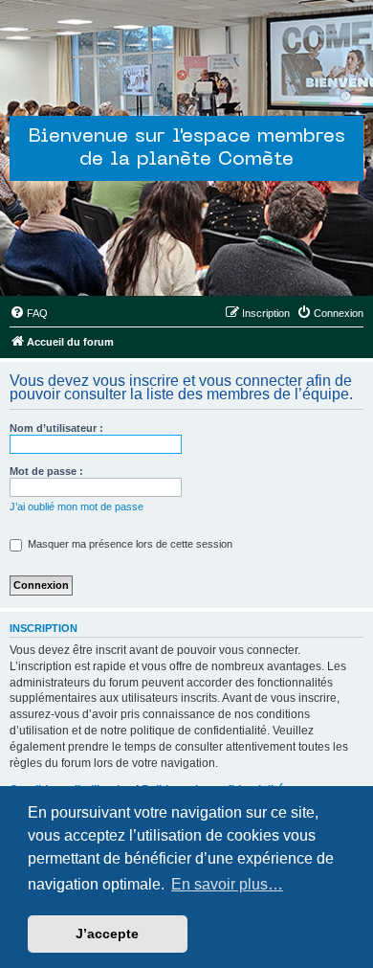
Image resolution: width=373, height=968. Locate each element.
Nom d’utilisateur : (56, 428)
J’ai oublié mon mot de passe (76, 506)
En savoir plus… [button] (227, 884)
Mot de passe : (46, 471)
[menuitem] (29, 313)
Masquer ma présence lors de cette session (128, 544)
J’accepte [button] (107, 933)
